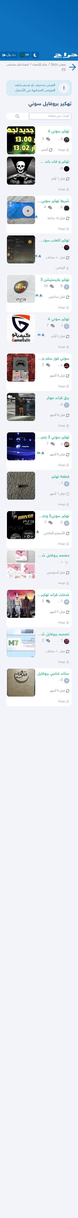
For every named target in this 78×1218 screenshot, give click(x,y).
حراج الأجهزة (40, 64)
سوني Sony (58, 64)
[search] (17, 116)
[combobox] (50, 116)
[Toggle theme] (35, 55)
